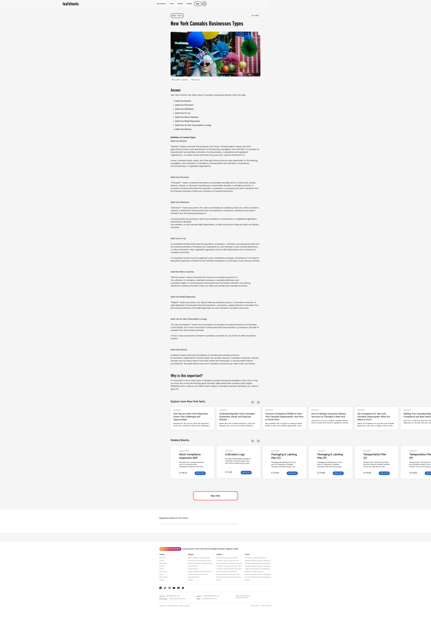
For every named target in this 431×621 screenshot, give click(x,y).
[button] (198, 3)
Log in (204, 3)
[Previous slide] (253, 402)
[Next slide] (258, 402)
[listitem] (192, 418)
